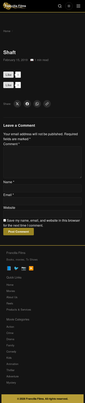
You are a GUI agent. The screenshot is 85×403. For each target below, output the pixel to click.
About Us (12, 297)
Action (10, 327)
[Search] (60, 6)
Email (8, 194)
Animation (12, 364)
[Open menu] (78, 6)
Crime (9, 333)
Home (6, 31)
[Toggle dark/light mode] (69, 6)
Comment (11, 143)
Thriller (10, 370)
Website (9, 207)
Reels (9, 303)
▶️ (31, 268)
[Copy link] (47, 104)
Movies (10, 291)
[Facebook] (27, 104)
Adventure (12, 376)
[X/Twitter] (17, 104)
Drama (10, 339)
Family (10, 345)
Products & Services (18, 309)
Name (8, 181)
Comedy (11, 351)
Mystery (11, 382)
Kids (9, 358)
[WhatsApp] (37, 104)
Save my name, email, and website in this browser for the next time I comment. (41, 223)
